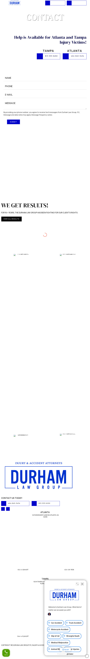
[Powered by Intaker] (70, 654)
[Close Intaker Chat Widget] (82, 584)
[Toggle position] (77, 584)
